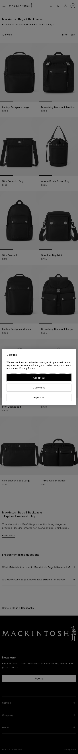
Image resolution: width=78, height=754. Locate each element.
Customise (39, 387)
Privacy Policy (27, 368)
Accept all (39, 377)
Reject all (39, 397)
